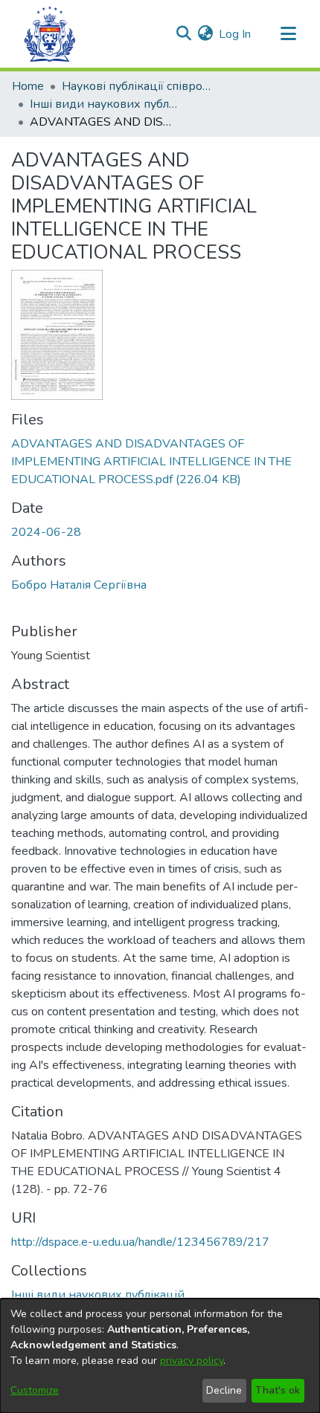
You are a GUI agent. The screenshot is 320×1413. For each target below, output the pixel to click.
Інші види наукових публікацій (104, 104)
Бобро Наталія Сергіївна (79, 585)
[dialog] (160, 1356)
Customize (34, 1390)
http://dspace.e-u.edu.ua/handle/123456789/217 (140, 1242)
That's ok (277, 1390)
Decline (224, 1390)
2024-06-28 (46, 532)
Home (28, 86)
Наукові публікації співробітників (136, 86)
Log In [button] (235, 34)
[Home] (50, 34)
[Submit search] (183, 34)
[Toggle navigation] (288, 34)
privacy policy (191, 1361)
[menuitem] (205, 34)
